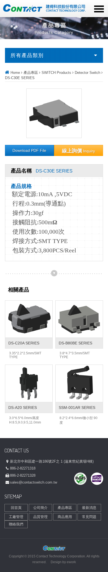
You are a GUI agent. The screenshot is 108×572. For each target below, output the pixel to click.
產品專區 (31, 73)
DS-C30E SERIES (20, 78)
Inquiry (78, 150)
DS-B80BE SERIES (75, 343)
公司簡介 (40, 508)
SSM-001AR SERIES (77, 407)
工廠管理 (16, 517)
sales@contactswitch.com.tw (33, 482)
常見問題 (89, 517)
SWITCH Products (56, 73)
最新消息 (89, 508)
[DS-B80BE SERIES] (79, 319)
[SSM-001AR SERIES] (79, 383)
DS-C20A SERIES (23, 343)
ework (71, 562)
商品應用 (65, 517)
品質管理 (40, 517)
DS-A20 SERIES (22, 407)
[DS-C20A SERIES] (28, 319)
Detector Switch (87, 73)
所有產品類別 (27, 55)
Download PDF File (29, 151)
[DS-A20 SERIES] (28, 383)
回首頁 (16, 508)
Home (15, 73)
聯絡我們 (16, 524)
